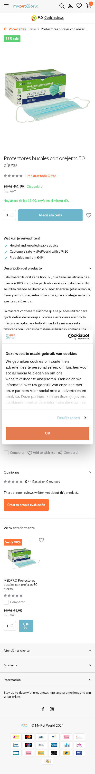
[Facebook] (43, 709)
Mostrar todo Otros (42, 176)
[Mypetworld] (25, 6)
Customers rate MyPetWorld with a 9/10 (39, 251)
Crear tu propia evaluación (26, 505)
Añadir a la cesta (50, 215)
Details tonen (68, 418)
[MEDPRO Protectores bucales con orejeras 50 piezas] (24, 557)
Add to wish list (43, 452)
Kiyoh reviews (54, 18)
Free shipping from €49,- (27, 257)
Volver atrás (17, 29)
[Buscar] (62, 5)
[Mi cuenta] (70, 6)
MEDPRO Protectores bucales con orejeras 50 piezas (20, 584)
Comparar (17, 452)
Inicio (32, 29)
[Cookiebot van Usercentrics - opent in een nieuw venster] (68, 336)
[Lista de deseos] (79, 6)
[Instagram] (52, 709)
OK (47, 433)
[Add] (26, 626)
